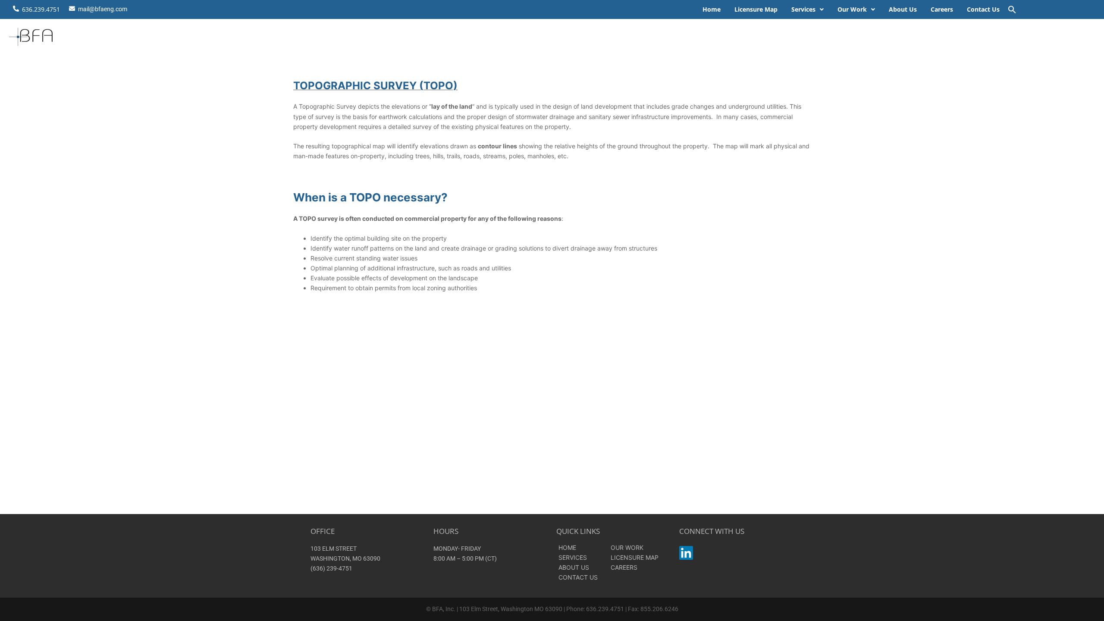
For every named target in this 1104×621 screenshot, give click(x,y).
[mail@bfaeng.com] (72, 7)
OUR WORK (627, 547)
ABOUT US (573, 567)
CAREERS (624, 567)
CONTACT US (578, 577)
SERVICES (572, 557)
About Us (903, 9)
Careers (942, 9)
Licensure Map (756, 9)
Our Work (852, 9)
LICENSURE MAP (635, 557)
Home (712, 9)
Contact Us (983, 9)
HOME (567, 547)
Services (803, 9)
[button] (807, 9)
